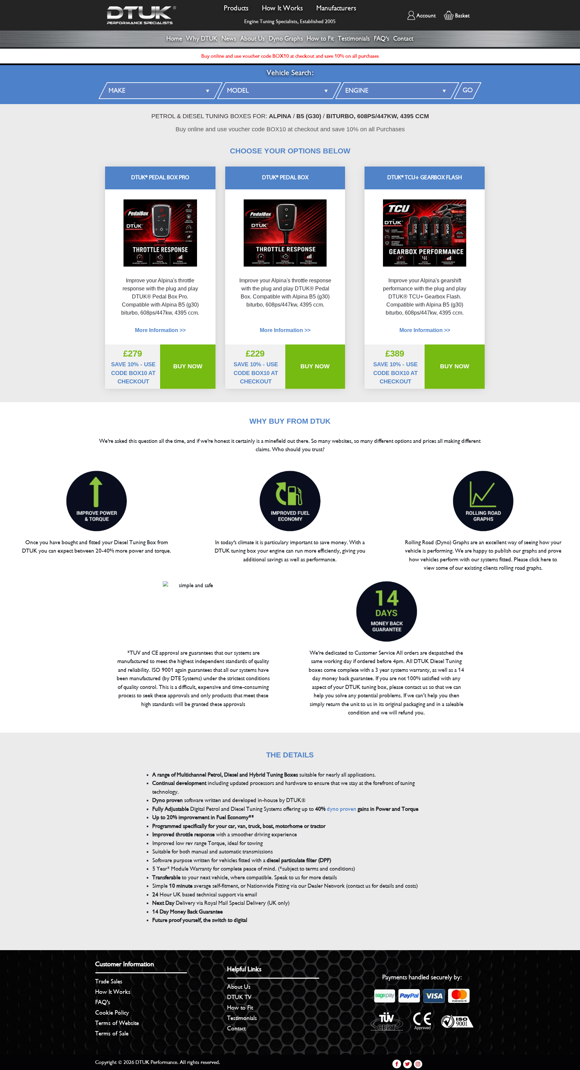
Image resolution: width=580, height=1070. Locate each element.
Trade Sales (109, 981)
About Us (252, 39)
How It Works (282, 8)
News (229, 39)
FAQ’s (102, 1002)
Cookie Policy (112, 1012)
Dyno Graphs (286, 39)
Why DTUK (202, 39)
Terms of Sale (112, 1033)
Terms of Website (117, 1023)
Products (236, 8)
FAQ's (381, 39)
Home (174, 39)
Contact (403, 39)
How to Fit (320, 39)
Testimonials (354, 39)
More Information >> (285, 330)
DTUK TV (239, 997)
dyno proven (341, 808)
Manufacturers (336, 8)
